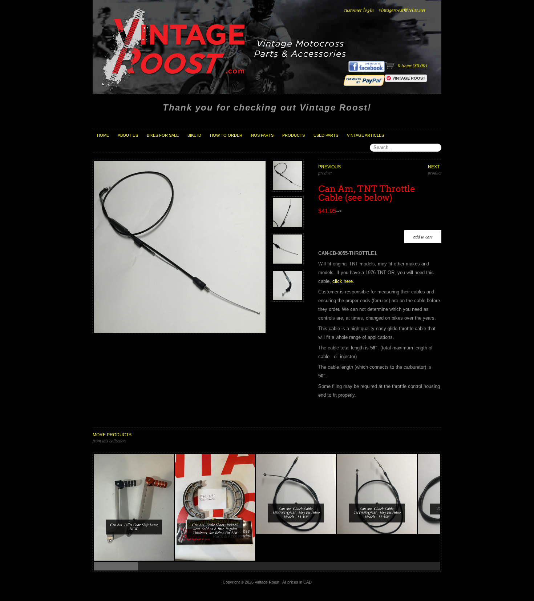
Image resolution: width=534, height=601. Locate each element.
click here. (343, 281)
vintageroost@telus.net (402, 9)
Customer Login (359, 9)
